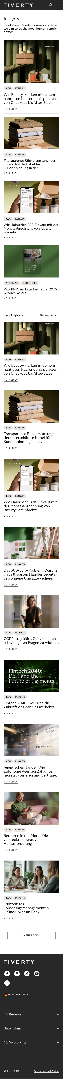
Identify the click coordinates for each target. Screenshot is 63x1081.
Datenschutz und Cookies (46, 1071)
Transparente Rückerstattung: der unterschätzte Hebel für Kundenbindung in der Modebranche (29, 164)
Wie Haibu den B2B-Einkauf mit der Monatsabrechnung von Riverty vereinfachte (31, 228)
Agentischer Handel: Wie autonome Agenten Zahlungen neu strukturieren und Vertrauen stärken (31, 771)
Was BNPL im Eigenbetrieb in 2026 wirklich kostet (30, 291)
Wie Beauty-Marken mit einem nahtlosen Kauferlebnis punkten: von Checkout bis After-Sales (31, 99)
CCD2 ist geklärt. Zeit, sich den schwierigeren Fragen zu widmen (31, 641)
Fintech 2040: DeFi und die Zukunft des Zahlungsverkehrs (29, 705)
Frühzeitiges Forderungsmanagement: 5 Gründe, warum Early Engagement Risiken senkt (26, 908)
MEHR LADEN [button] (31, 935)
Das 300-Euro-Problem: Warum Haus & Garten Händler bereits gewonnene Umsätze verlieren (30, 574)
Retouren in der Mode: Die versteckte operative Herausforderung (26, 840)
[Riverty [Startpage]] (18, 5)
